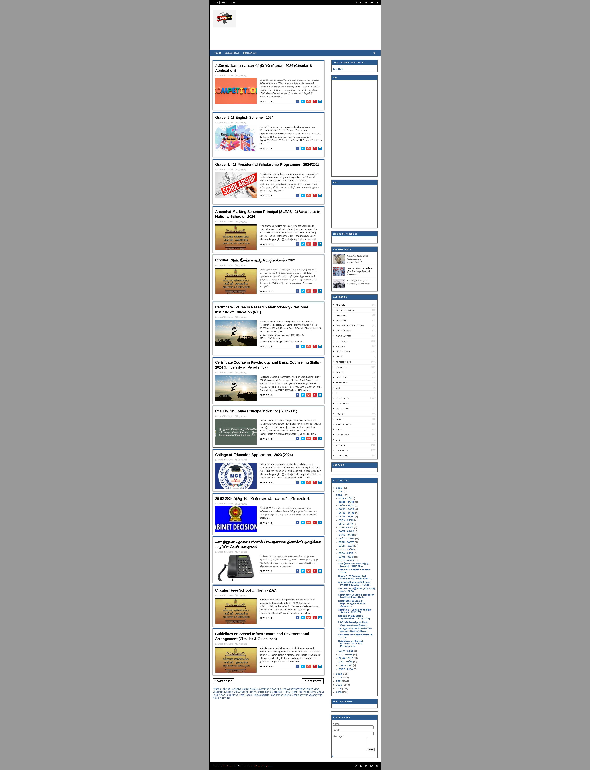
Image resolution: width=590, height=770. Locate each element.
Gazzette (277, 691)
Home (215, 2)
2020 (339, 684)
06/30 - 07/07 (346, 502)
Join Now (338, 69)
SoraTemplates (229, 766)
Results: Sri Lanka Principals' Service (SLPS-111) (256, 411)
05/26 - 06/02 (346, 516)
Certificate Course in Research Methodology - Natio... (356, 596)
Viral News (342, 450)
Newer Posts (223, 681)
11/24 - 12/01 (345, 498)
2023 (339, 673)
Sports (287, 695)
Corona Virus (312, 689)
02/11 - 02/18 (345, 654)
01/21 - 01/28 (345, 661)
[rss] (356, 2)
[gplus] (371, 2)
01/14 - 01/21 (345, 665)
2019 (339, 688)
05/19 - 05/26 (346, 520)
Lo (323, 691)
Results (265, 695)
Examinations (241, 691)
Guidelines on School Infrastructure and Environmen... (350, 644)
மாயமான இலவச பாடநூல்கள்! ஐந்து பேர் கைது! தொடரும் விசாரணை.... (360, 271)
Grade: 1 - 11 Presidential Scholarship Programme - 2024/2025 (267, 164)
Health (286, 691)
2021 (338, 681)
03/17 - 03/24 (346, 549)
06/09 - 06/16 (346, 509)
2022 (339, 677)
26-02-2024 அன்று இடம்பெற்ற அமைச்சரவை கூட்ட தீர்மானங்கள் (262, 498)
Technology (297, 695)
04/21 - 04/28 (346, 531)
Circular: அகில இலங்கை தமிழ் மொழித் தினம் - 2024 (255, 260)
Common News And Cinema (275, 689)
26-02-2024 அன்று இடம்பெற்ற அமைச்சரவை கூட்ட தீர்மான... (353, 623)
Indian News (310, 691)
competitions (298, 689)
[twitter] (366, 2)
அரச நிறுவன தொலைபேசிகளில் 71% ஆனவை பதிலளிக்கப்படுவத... (355, 629)
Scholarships (277, 695)
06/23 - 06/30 (346, 505)
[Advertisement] (322, 28)
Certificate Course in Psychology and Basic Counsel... (352, 603)
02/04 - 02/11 (346, 658)
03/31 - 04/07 (346, 542)
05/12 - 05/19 (346, 523)
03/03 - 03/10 (346, 556)
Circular (245, 689)
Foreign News (264, 691)
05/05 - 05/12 (346, 527)
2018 (339, 692)
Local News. (232, 695)
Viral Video (224, 697)
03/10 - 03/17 (346, 553)
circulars (254, 689)
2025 (339, 491)
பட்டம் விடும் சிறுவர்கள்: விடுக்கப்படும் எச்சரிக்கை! (358, 282)
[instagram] (377, 2)
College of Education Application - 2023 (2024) (254, 455)
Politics (257, 695)
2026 (339, 487)
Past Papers (246, 695)
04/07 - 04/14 (346, 538)
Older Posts (312, 681)
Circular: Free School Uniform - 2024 (245, 590)
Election (229, 691)
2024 (339, 495)
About (224, 2)
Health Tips (296, 691)
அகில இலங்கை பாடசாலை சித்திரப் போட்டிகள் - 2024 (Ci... (353, 565)
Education (249, 53)
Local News (232, 53)
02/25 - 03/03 (346, 560)
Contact (233, 2)
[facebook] (361, 2)
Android (217, 689)
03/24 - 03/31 (346, 545)
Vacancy (313, 695)
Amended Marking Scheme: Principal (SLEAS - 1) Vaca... (354, 583)
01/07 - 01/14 (346, 669)
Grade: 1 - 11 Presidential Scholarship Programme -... (355, 577)
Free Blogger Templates (261, 766)
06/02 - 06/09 (346, 512)
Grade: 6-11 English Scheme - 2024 (244, 117)
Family (252, 691)
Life (319, 691)
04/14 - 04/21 (346, 534)
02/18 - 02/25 (346, 650)
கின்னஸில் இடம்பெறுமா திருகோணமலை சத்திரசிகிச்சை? (357, 258)
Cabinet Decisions (231, 689)
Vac (306, 695)
